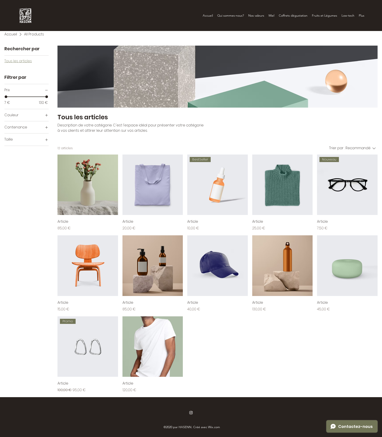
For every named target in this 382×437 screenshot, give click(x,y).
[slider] (6, 96)
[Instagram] (191, 412)
